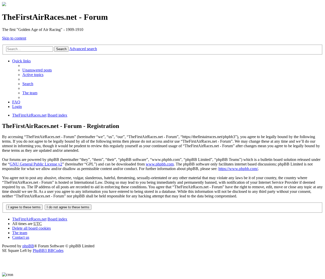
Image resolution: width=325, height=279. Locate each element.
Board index (57, 219)
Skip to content (14, 38)
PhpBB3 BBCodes (48, 250)
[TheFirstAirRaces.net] (4, 5)
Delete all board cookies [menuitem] (31, 228)
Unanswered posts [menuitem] (37, 70)
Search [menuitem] (27, 84)
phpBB (28, 246)
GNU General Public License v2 (36, 164)
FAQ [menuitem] (16, 102)
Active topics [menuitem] (32, 74)
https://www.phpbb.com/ (238, 168)
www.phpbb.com (160, 164)
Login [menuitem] (17, 106)
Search (61, 49)
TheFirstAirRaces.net (29, 219)
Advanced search (83, 49)
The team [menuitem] (29, 93)
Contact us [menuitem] (20, 237)
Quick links (21, 61)
